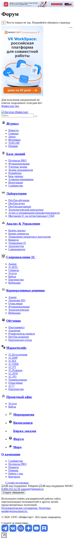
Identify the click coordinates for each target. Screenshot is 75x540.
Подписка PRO (17, 160)
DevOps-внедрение (19, 206)
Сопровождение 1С (20, 257)
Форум (18, 439)
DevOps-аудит (16, 203)
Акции (12, 263)
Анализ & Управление (23, 223)
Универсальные (17, 379)
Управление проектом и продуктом (29, 236)
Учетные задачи (17, 166)
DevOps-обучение (18, 200)
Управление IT (17, 242)
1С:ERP (13, 357)
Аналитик (14, 330)
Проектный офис (19, 397)
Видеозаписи (23, 423)
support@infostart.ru (32, 489)
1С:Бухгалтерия (17, 354)
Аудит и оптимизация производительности (34, 212)
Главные (13, 133)
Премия (13, 146)
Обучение (13, 321)
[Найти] (35, 116)
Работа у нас (15, 473)
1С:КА (12, 360)
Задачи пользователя (20, 169)
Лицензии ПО (16, 300)
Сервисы (13, 270)
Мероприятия (23, 414)
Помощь (13, 470)
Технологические (18, 309)
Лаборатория (16, 193)
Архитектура (16, 246)
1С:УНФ (13, 363)
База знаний (15, 154)
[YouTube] (37, 530)
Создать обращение (13, 492)
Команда (13, 239)
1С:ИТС (13, 267)
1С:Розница (15, 370)
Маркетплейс (16, 348)
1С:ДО (12, 376)
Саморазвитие (16, 249)
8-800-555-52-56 (10, 489)
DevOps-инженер (18, 336)
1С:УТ (12, 367)
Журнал (12, 123)
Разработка (14, 173)
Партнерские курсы (20, 339)
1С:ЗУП (13, 373)
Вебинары (14, 282)
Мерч (17, 447)
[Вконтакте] (13, 530)
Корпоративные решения (25, 290)
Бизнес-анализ (16, 230)
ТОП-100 (13, 142)
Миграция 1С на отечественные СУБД (31, 215)
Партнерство (16, 279)
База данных (15, 176)
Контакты (14, 476)
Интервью (14, 139)
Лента (12, 136)
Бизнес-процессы (18, 233)
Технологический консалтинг (26, 209)
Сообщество (15, 185)
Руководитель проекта (21, 333)
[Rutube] (44, 530)
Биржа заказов (24, 431)
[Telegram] (5, 530)
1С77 (11, 385)
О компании (10, 454)
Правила (13, 467)
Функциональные (19, 163)
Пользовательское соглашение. (19, 508)
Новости (13, 130)
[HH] (21, 530)
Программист (16, 327)
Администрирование (20, 179)
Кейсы (12, 276)
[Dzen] (29, 530)
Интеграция (15, 182)
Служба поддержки (17, 482)
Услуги (12, 273)
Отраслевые (15, 303)
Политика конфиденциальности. (26, 510)
